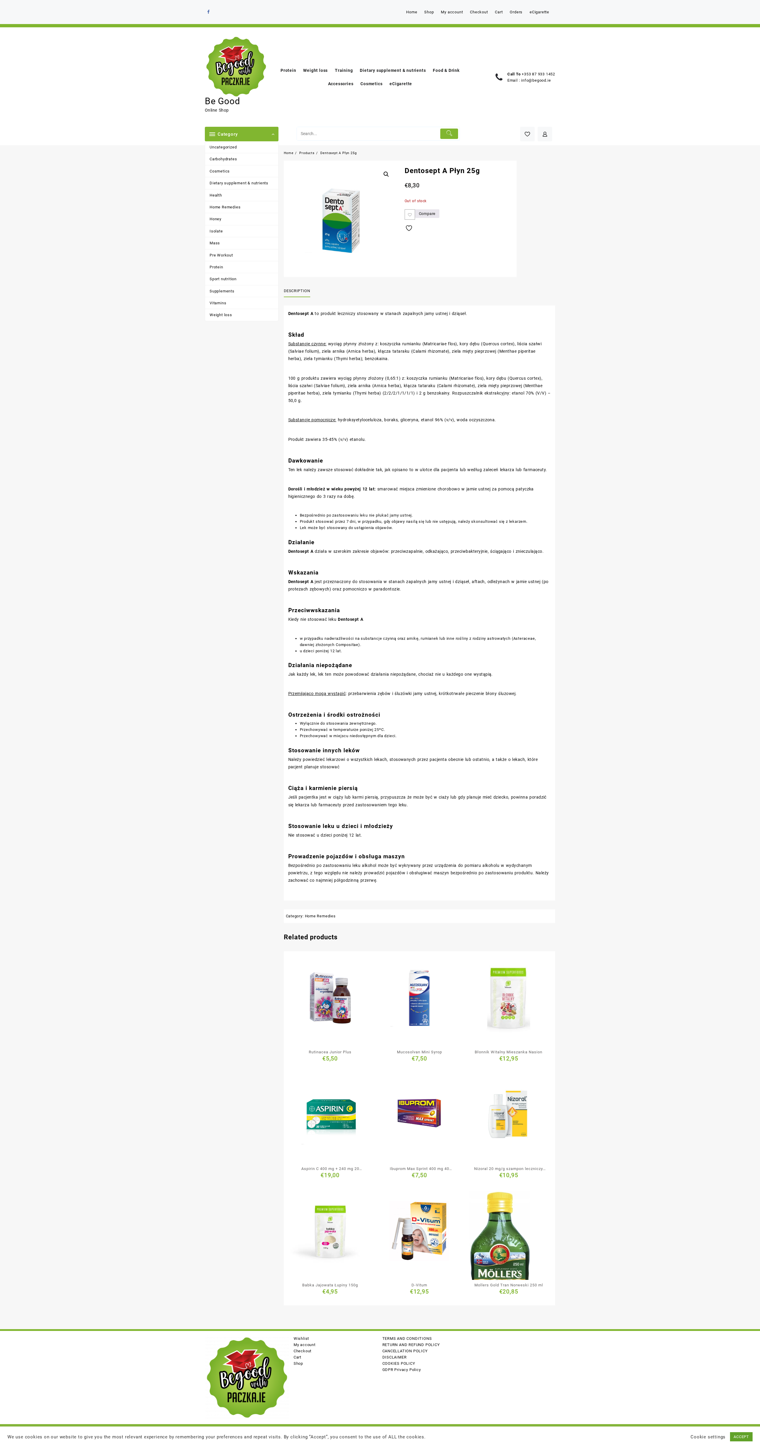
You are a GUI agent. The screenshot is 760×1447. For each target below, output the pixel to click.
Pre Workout (221, 255)
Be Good (222, 101)
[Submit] (449, 134)
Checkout (302, 1351)
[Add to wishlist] (410, 214)
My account (305, 1344)
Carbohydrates (223, 159)
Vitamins (218, 303)
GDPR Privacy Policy (401, 1369)
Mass (215, 243)
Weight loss (221, 315)
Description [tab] (297, 291)
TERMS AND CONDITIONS (407, 1338)
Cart (297, 1357)
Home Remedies (225, 207)
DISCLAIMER (394, 1357)
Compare (427, 213)
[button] (386, 174)
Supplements (222, 291)
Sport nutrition (223, 279)
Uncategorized (223, 147)
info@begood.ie (536, 80)
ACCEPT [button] (741, 1437)
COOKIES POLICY (398, 1363)
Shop (298, 1363)
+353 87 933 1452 (538, 74)
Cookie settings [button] (708, 1437)
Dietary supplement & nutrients (239, 183)
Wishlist (301, 1338)
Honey (215, 219)
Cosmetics (220, 171)
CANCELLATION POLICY (405, 1351)
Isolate (216, 231)
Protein (216, 267)
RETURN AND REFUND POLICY (411, 1344)
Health (216, 195)
